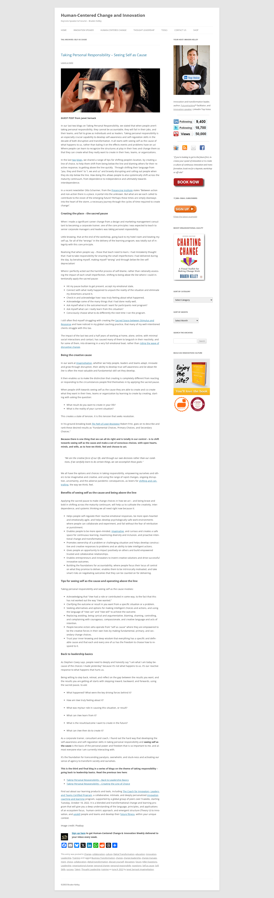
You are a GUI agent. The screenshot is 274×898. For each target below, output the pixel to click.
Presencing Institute (122, 190)
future (138, 861)
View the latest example (185, 216)
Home (64, 30)
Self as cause (148, 865)
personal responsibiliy (121, 865)
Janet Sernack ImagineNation (140, 869)
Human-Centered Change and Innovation (103, 15)
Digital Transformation (123, 854)
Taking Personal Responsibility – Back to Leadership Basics (98, 779)
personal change (102, 865)
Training (76, 858)
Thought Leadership (144, 30)
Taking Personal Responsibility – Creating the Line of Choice (98, 783)
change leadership (132, 858)
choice (70, 861)
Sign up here (78, 833)
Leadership (66, 858)
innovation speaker (182, 109)
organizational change (82, 865)
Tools (164, 30)
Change (87, 854)
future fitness (127, 814)
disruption (130, 861)
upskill (76, 814)
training (105, 869)
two (74, 159)
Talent (77, 869)
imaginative (117, 531)
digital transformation (97, 861)
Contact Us (180, 30)
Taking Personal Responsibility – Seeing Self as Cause (104, 54)
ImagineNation (84, 363)
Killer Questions (149, 861)
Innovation (151, 854)
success (70, 869)
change (119, 858)
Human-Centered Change (114, 30)
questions (136, 865)
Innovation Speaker (84, 30)
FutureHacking (188, 105)
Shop (195, 30)
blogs (79, 159)
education (140, 854)
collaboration (98, 854)
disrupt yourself (116, 861)
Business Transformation (103, 858)
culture (109, 854)
